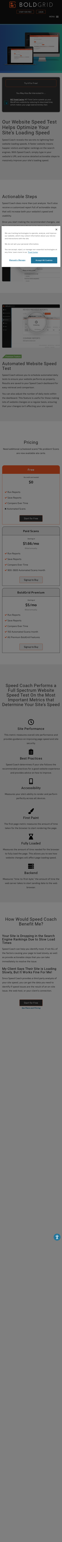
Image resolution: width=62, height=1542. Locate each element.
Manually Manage (17, 260)
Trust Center (33, 252)
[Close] (56, 229)
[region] (31, 246)
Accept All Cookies (44, 260)
